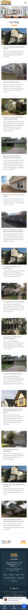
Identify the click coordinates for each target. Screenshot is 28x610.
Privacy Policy (8, 595)
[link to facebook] (11, 588)
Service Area (20, 578)
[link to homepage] (6, 2)
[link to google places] (17, 588)
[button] (24, 3)
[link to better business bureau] (14, 588)
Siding (5, 574)
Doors (22, 574)
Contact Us (14, 581)
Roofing (17, 574)
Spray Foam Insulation (9, 578)
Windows (11, 574)
